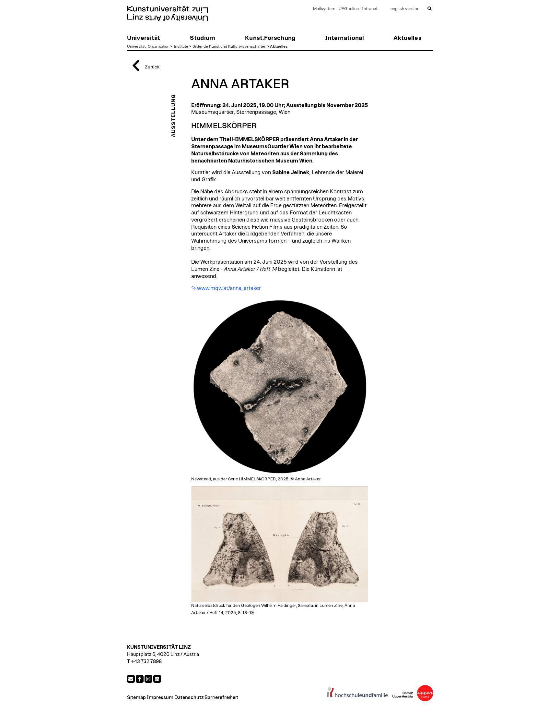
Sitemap (136, 697)
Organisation (158, 46)
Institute (181, 46)
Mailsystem (324, 9)
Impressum (160, 697)
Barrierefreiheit (221, 697)
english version (405, 9)
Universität (136, 46)
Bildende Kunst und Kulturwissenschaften (229, 46)
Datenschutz (189, 697)
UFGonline (349, 9)
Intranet (370, 9)
